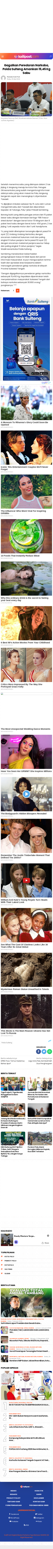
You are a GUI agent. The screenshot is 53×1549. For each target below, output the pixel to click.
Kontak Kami (39, 1501)
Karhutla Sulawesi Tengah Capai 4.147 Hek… (29, 1460)
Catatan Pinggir (16, 1328)
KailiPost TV (19, 1425)
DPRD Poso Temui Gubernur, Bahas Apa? (13, 1061)
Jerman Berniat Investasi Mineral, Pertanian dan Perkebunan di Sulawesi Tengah (39, 1095)
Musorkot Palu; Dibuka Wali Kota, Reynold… (29, 1341)
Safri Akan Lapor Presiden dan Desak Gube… (21, 1323)
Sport (26, 1339)
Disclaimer (39, 1498)
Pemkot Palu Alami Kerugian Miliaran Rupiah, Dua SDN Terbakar (39, 1149)
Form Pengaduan (14, 1505)
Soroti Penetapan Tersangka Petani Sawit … (29, 1351)
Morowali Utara (22, 1347)
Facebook (15, 1514)
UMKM (25, 1469)
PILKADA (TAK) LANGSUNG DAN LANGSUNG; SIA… (29, 1331)
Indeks (13, 1491)
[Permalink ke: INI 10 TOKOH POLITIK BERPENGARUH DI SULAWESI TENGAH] (26, 1385)
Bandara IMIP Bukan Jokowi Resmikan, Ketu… (30, 1361)
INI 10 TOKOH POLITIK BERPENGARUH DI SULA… (29, 1405)
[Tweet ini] (44, 1051)
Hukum (4, 1319)
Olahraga (13, 1339)
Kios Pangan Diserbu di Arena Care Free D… (28, 1471)
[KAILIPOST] (26, 56)
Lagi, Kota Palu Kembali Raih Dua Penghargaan (40, 1061)
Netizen (21, 1357)
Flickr (40, 1521)
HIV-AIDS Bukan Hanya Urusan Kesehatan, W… (28, 1417)
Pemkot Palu (10, 1261)
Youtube (15, 1521)
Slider (7, 1273)
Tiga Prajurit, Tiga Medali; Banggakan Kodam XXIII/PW (12, 1094)
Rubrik (3, 1321)
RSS (27, 1525)
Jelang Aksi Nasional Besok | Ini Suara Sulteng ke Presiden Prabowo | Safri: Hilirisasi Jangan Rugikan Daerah (13, 1123)
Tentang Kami (13, 1501)
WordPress (14, 1518)
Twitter (40, 1514)
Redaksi (13, 1494)
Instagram (40, 1518)
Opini (26, 1328)
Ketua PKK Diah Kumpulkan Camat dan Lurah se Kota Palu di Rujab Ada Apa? (40, 1120)
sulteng (8, 1269)
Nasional (22, 1403)
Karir (38, 1494)
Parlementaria (32, 1319)
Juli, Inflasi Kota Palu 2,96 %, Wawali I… (26, 1427)
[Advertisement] (26, 26)
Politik (41, 1319)
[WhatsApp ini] (49, 1051)
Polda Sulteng (7, 1043)
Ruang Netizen (36, 1347)
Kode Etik (39, 1491)
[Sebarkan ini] (38, 1051)
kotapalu (9, 1265)
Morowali (21, 1319)
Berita (11, 1425)
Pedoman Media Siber (38, 1505)
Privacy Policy (13, 1498)
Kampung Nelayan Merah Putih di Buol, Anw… (27, 1439)
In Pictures (11, 1319)
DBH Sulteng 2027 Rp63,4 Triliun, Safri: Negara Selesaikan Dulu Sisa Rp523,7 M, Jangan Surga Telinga (12, 1151)
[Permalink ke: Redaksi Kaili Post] (3, 78)
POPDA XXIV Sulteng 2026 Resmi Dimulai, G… (29, 1449)
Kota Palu (9, 1256)
